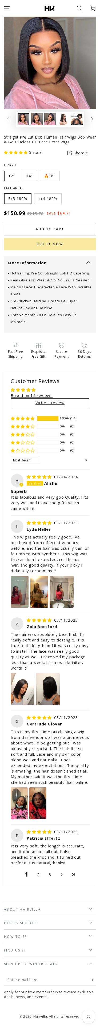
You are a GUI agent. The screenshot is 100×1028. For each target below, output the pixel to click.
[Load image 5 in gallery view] (77, 119)
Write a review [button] (50, 402)
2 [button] (38, 874)
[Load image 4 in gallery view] (63, 119)
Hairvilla (40, 1016)
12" (11, 175)
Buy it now (50, 244)
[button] (79, 8)
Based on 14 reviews (32, 395)
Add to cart (50, 229)
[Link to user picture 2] (39, 592)
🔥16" (49, 175)
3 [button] (50, 874)
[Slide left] (8, 119)
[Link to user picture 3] (62, 592)
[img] (40, 476)
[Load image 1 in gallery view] (23, 119)
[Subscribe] (93, 980)
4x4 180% (47, 198)
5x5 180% (17, 198)
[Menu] (7, 8)
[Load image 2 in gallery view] (37, 119)
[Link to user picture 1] (20, 592)
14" (29, 175)
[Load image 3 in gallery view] (50, 119)
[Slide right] (92, 119)
